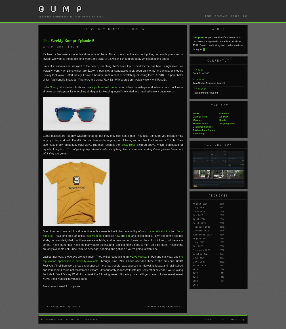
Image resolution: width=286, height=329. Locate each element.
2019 (195, 284)
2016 (221, 211)
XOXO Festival (138, 256)
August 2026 (200, 203)
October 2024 (200, 253)
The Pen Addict (200, 123)
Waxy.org (197, 120)
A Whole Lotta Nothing (204, 130)
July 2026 (198, 207)
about (235, 15)
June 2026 (199, 211)
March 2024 (199, 265)
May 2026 (198, 215)
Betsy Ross (128, 144)
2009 (221, 234)
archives (221, 15)
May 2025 (198, 246)
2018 (221, 203)
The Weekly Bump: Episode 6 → (164, 306)
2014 (221, 219)
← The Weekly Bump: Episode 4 (61, 306)
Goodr (53, 87)
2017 (221, 207)
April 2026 (199, 219)
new (117, 235)
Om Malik (224, 113)
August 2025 (200, 238)
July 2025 (198, 242)
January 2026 (201, 230)
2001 (221, 265)
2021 (195, 277)
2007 (221, 242)
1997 (221, 281)
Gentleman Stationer (203, 127)
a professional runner (105, 87)
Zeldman (223, 117)
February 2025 (201, 250)
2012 (221, 226)
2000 (221, 269)
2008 (221, 238)
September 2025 (202, 234)
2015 (221, 215)
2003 (221, 257)
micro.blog (238, 319)
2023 (195, 269)
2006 (221, 246)
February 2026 (201, 226)
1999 (221, 273)
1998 (221, 277)
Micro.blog (198, 133)
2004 (221, 253)
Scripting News (227, 123)
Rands (222, 120)
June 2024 (199, 261)
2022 (195, 273)
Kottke (196, 113)
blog (99, 235)
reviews (90, 235)
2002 (221, 261)
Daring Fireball (200, 117)
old (128, 235)
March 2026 (199, 223)
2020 (195, 281)
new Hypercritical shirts (155, 231)
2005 (221, 250)
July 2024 (198, 257)
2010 (221, 230)
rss (245, 15)
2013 (221, 223)
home (208, 15)
